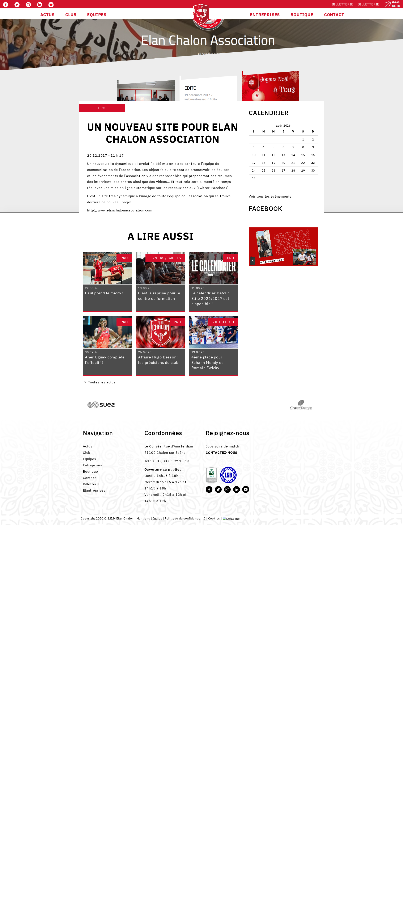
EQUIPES (96, 14)
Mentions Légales (149, 518)
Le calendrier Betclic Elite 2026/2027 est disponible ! (210, 298)
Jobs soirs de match (222, 446)
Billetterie (342, 4)
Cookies (214, 518)
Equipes (89, 459)
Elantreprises (94, 490)
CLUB (70, 14)
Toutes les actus (102, 382)
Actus (87, 446)
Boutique (90, 471)
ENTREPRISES (265, 14)
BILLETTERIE (368, 4)
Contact (89, 478)
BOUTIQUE (301, 14)
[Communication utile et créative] (231, 518)
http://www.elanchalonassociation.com (119, 210)
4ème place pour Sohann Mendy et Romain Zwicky (207, 362)
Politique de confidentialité (185, 518)
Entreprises (92, 465)
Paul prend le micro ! (104, 293)
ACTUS (47, 14)
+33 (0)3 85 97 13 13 (170, 461)
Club (86, 452)
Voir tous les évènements (270, 196)
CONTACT (334, 14)
